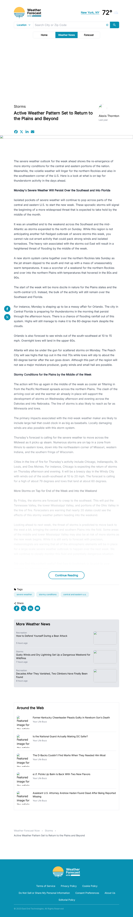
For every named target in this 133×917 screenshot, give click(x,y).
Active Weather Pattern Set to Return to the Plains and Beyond (49, 835)
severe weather (24, 594)
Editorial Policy (67, 899)
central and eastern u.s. (74, 594)
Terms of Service (45, 885)
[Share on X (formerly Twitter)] (21, 132)
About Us (110, 892)
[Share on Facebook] (16, 132)
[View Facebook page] (7, 309)
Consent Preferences (87, 892)
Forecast (89, 34)
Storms (20, 106)
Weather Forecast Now (27, 830)
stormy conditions (47, 594)
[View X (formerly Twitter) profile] (7, 317)
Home (44, 34)
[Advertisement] (66, 70)
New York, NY (90, 12)
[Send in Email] (32, 132)
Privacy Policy (69, 885)
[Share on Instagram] (27, 132)
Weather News (66, 34)
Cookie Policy (89, 885)
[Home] (66, 872)
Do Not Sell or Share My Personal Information (44, 892)
